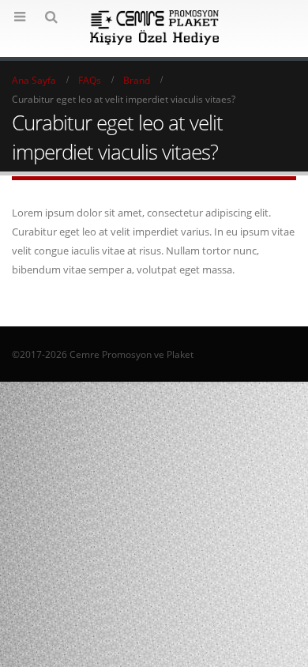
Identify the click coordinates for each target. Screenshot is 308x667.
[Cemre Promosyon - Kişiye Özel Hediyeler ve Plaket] (154, 27)
